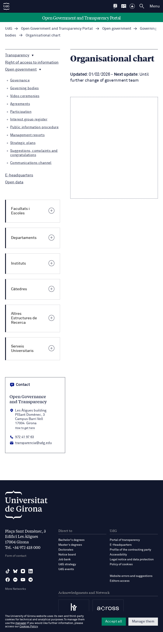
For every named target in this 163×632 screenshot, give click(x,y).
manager (20, 623)
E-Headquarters (121, 544)
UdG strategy (67, 564)
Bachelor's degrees (71, 540)
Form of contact (15, 555)
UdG (8, 29)
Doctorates (65, 549)
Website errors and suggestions (131, 576)
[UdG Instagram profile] (22, 571)
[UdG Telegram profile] (30, 579)
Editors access (119, 580)
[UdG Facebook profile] (7, 579)
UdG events (66, 569)
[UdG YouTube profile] (22, 579)
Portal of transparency (125, 540)
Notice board (67, 554)
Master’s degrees (70, 544)
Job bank (64, 559)
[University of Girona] (26, 506)
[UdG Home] (6, 6)
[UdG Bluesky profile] (15, 571)
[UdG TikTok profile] (7, 571)
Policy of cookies (121, 564)
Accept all (113, 621)
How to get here (25, 428)
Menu (155, 6)
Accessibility (118, 554)
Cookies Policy (29, 626)
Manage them (143, 621)
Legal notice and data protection (132, 559)
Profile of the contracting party (130, 549)
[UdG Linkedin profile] (30, 571)
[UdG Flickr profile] (15, 579)
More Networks (15, 588)
